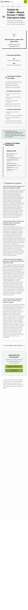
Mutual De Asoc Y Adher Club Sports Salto (19, 6)
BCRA (7, 6)
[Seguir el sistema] (25, 1)
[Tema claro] (19, 1)
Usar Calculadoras (14, 370)
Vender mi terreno (12, 1)
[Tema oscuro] (22, 1)
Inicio (3, 6)
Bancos (13, 6)
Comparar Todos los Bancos (14, 366)
